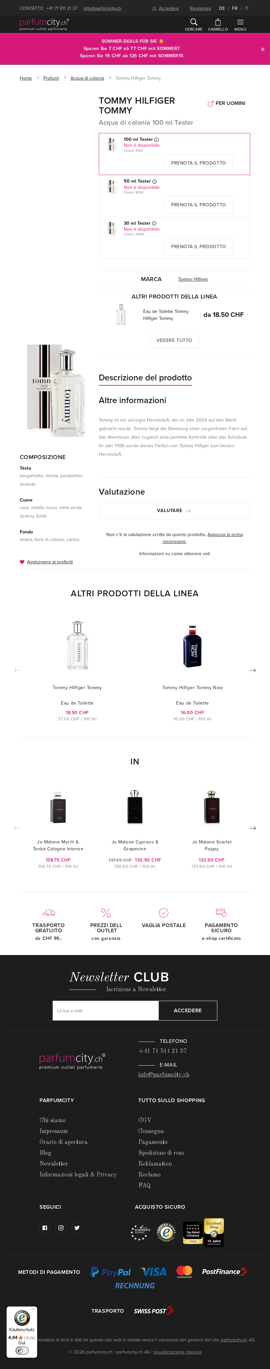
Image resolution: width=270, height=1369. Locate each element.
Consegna (151, 1131)
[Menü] (33, 1310)
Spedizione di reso (161, 1153)
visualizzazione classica (178, 1352)
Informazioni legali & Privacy (78, 1175)
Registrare (200, 8)
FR (235, 8)
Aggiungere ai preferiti (50, 562)
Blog (45, 1153)
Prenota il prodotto (198, 163)
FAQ (144, 1186)
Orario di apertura (64, 1142)
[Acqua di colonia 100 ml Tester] (56, 390)
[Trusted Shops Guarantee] (170, 1232)
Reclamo (149, 1175)
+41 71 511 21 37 (61, 8)
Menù (240, 29)
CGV (144, 1121)
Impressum (54, 1131)
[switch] (22, 1351)
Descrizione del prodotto (145, 378)
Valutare (170, 510)
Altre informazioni (132, 400)
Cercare (194, 29)
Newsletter (54, 1164)
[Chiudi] (263, 49)
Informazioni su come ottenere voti (174, 553)
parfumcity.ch (234, 1340)
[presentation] (252, 672)
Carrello (218, 29)
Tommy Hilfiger (193, 279)
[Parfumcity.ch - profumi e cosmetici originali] (44, 24)
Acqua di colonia (87, 78)
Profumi (51, 78)
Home (26, 78)
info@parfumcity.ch (103, 8)
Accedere (169, 8)
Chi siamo (53, 1121)
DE (222, 8)
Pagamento (153, 1142)
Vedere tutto (174, 340)
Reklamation (155, 1164)
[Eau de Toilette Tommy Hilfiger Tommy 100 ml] (121, 314)
